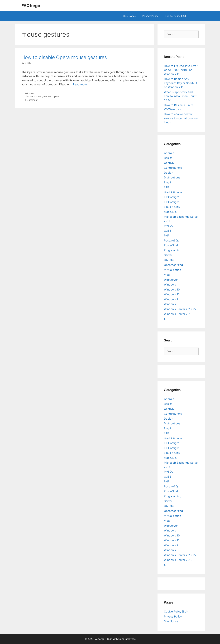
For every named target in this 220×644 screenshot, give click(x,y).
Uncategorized (173, 265)
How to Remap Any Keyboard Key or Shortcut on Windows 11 (180, 83)
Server (168, 255)
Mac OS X (170, 211)
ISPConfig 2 (171, 197)
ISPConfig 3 (171, 202)
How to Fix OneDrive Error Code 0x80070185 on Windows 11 (180, 70)
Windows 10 (172, 289)
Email (167, 182)
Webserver (171, 279)
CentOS (169, 162)
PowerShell (171, 245)
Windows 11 (171, 294)
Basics (168, 157)
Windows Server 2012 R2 (180, 309)
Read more (80, 84)
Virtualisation (172, 270)
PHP (167, 235)
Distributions (172, 177)
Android (169, 153)
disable (29, 96)
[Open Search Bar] (194, 16)
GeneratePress (127, 638)
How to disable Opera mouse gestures (64, 57)
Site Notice (129, 16)
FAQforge (30, 5)
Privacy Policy (150, 16)
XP (165, 319)
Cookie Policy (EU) (175, 16)
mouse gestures (43, 96)
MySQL (168, 225)
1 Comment (31, 100)
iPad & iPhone (173, 192)
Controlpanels (173, 167)
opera (56, 96)
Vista (167, 274)
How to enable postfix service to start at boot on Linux (181, 118)
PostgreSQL (171, 240)
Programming (172, 250)
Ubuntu (169, 260)
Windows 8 (171, 304)
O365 (167, 230)
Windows (30, 93)
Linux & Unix (172, 207)
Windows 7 (171, 299)
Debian (168, 172)
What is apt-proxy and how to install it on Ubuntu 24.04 (181, 96)
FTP (166, 187)
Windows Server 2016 (178, 314)
